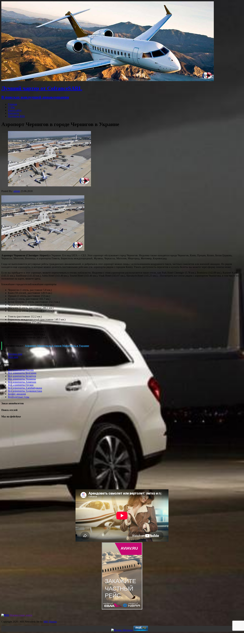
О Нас (11, 107)
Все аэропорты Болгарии (22, 373)
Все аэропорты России (21, 370)
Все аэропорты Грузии (21, 385)
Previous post (15, 354)
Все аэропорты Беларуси (22, 376)
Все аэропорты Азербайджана (25, 388)
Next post (13, 357)
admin (16, 191)
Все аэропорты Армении (22, 382)
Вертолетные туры (18, 396)
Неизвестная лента (21, 615)
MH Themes (50, 621)
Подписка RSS (16, 116)
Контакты (13, 113)
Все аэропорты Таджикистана (25, 391)
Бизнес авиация (17, 393)
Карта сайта (14, 110)
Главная (12, 104)
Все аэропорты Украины (22, 379)
